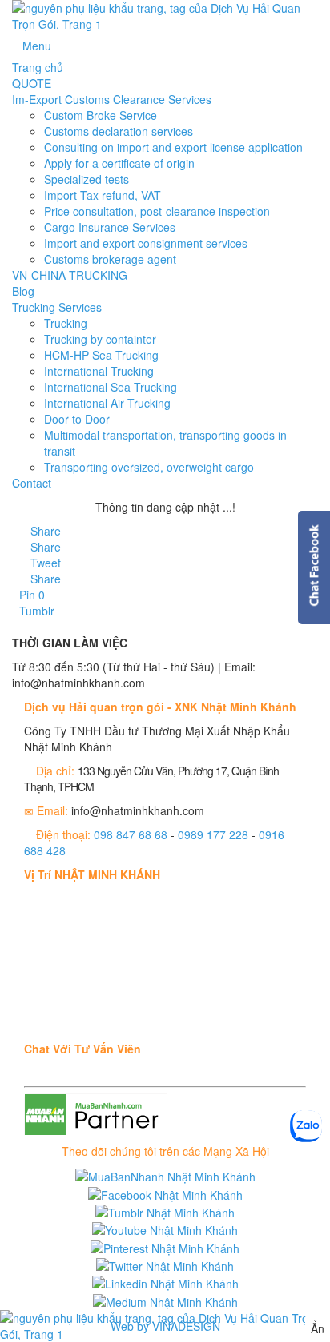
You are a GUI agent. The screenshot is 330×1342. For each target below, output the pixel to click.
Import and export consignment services (146, 243)
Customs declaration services (118, 131)
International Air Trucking (107, 403)
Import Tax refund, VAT (102, 195)
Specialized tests (86, 179)
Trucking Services (57, 307)
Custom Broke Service (100, 115)
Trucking (65, 323)
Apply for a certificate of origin (119, 163)
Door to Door (77, 419)
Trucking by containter (100, 339)
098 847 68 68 (130, 834)
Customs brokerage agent (110, 259)
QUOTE (31, 83)
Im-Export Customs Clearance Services (111, 99)
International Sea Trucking (110, 387)
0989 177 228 (213, 834)
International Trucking (99, 371)
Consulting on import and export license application (173, 147)
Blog (23, 291)
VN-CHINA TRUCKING (69, 275)
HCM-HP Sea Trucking (101, 355)
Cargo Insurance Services (109, 227)
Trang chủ (37, 67)
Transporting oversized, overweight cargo (149, 467)
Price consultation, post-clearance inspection (157, 211)
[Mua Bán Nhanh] (165, 1326)
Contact (31, 483)
